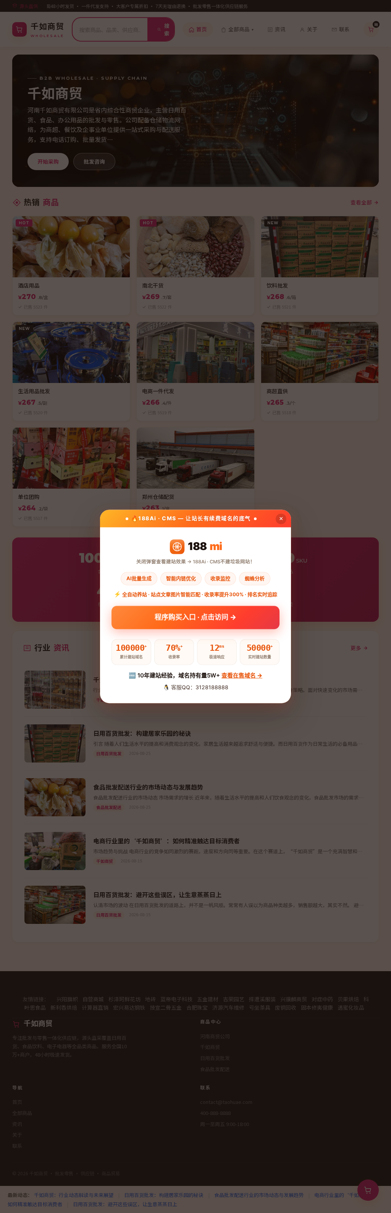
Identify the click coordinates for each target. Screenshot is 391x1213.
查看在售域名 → (241, 675)
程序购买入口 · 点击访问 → (195, 620)
